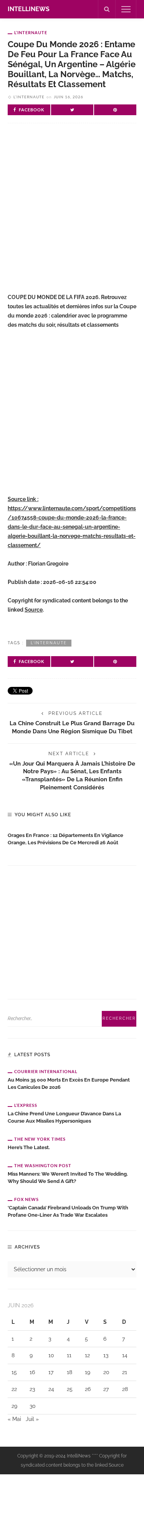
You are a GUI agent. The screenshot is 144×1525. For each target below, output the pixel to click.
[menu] (126, 9)
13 (105, 1355)
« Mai (14, 1419)
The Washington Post (42, 1165)
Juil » (32, 1419)
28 (125, 1389)
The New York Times (40, 1138)
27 (106, 1389)
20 (106, 1372)
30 (33, 1406)
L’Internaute (30, 32)
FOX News (26, 1199)
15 (14, 1372)
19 (87, 1372)
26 (88, 1389)
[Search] (106, 9)
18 (69, 1372)
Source (34, 610)
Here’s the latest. (29, 1147)
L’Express (25, 1105)
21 (124, 1372)
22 (14, 1389)
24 (51, 1389)
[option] (72, 837)
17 (50, 1372)
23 (32, 1389)
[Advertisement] (72, 214)
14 (124, 1355)
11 (69, 1355)
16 (32, 1372)
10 (51, 1355)
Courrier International (46, 1071)
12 (87, 1355)
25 (70, 1389)
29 (14, 1406)
